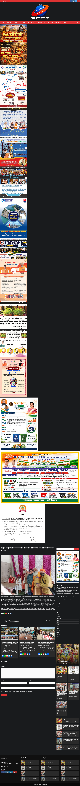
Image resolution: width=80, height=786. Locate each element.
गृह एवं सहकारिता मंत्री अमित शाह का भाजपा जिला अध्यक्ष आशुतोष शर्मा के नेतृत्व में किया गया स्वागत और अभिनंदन (10, 644)
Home (3, 22)
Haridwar (57, 620)
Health (24, 22)
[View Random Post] (76, 22)
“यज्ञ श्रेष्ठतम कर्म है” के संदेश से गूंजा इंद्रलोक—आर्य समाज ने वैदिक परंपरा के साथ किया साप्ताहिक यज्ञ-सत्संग (62, 711)
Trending (57, 638)
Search (57, 547)
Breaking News (58, 606)
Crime (57, 610)
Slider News (58, 630)
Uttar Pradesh (18, 22)
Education (50, 22)
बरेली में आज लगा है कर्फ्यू (62, 661)
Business (40, 22)
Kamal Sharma (16, 553)
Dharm (45, 22)
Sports (34, 22)
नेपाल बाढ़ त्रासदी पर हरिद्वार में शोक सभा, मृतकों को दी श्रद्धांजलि (64, 599)
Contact (65, 22)
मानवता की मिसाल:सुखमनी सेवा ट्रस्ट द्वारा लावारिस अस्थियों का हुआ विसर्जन (46, 643)
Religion (57, 626)
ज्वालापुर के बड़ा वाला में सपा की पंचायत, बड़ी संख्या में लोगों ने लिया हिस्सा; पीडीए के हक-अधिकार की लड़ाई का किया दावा (73, 676)
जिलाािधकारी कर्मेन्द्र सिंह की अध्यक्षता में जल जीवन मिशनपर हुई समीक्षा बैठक (27, 643)
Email (30, 680)
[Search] (78, 22)
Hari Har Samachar (43, 784)
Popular (57, 624)
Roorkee (57, 628)
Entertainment (58, 22)
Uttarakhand (9, 22)
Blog (5, 616)
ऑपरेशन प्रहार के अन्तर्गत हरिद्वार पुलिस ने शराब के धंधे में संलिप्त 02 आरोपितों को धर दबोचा (73, 692)
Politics (30, 22)
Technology (58, 634)
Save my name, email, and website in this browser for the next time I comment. (17, 691)
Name (2, 680)
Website (2, 686)
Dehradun (58, 612)
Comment (3, 666)
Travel (57, 636)
